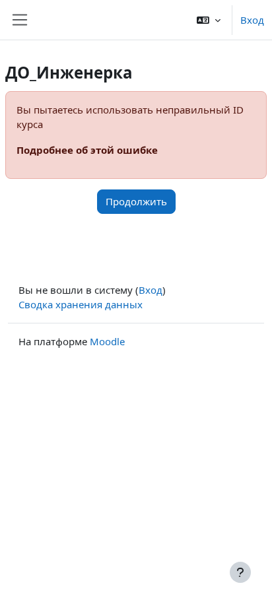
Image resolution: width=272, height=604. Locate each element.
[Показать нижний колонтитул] (240, 572)
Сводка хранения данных (80, 304)
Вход (252, 19)
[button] (208, 20)
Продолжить (136, 201)
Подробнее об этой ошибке (87, 149)
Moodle (107, 341)
